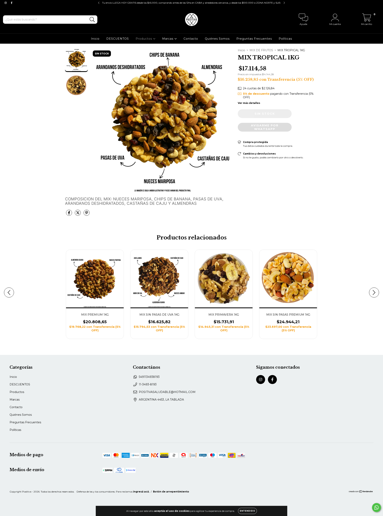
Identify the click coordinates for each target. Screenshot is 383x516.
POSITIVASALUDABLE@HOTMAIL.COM (167, 392)
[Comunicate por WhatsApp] (376, 507)
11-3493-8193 (148, 384)
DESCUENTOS (117, 38)
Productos (144, 38)
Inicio (95, 38)
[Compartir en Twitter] (78, 214)
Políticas (285, 38)
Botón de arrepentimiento (171, 491)
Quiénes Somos (217, 38)
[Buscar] (92, 19)
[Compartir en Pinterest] (87, 214)
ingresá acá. (141, 491)
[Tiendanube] (360, 491)
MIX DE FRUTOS (261, 50)
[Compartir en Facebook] (69, 214)
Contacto (191, 38)
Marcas (168, 38)
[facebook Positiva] (11, 3)
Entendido (247, 511)
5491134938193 (149, 377)
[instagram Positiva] (6, 3)
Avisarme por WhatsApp (264, 127)
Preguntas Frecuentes (254, 38)
